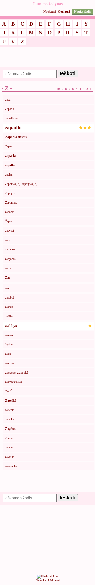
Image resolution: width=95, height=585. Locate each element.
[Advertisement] (47, 59)
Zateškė (10, 400)
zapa (7, 99)
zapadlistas (11, 118)
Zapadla (9, 109)
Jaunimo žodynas (48, 4)
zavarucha (11, 466)
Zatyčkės (10, 429)
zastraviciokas (13, 382)
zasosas (9, 363)
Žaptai (8, 221)
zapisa (8, 174)
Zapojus (10, 193)
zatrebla (9, 410)
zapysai (9, 230)
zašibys (48, 326)
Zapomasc (11, 202)
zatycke (9, 419)
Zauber (9, 438)
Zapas (8, 146)
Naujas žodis (82, 11)
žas (7, 288)
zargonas (10, 259)
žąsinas (9, 344)
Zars (7, 277)
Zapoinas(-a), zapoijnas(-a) (21, 184)
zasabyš (9, 297)
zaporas (9, 212)
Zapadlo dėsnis (16, 137)
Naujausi (49, 11)
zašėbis (9, 316)
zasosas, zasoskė (16, 372)
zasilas (9, 335)
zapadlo (48, 127)
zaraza (10, 249)
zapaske (10, 156)
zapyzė (9, 240)
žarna (8, 268)
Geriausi (64, 11)
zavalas (9, 447)
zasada (9, 307)
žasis (8, 354)
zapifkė (10, 165)
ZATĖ (8, 391)
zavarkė (9, 457)
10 (58, 89)
